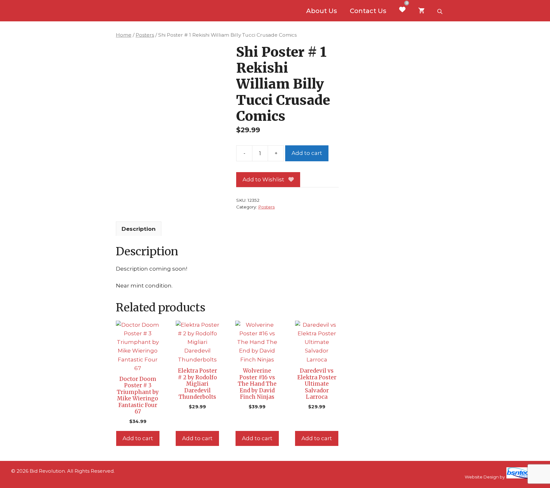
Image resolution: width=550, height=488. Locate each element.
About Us (321, 11)
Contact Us (368, 11)
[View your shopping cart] (421, 10)
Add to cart (307, 153)
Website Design (482, 476)
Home (123, 35)
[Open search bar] (440, 11)
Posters (145, 35)
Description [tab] (139, 229)
